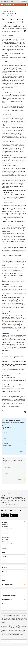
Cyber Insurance (5, 541)
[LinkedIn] (20, 510)
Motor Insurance (5, 524)
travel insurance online (14, 320)
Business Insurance (6, 537)
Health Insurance (5, 530)
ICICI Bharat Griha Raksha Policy (8, 543)
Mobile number (7, 438)
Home (3, 11)
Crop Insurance (5, 539)
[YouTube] (15, 510)
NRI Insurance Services (6, 535)
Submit (21, 451)
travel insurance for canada (8, 13)
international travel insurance (17, 346)
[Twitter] (11, 510)
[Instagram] (6, 510)
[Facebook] (2, 510)
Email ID (7, 473)
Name (5, 432)
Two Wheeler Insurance (7, 528)
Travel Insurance (10, 11)
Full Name (7, 467)
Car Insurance (5, 526)
